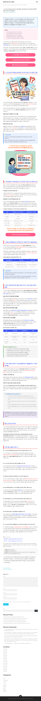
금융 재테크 (5, 685)
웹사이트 (4, 596)
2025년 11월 (5, 663)
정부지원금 (5, 691)
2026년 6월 (5, 652)
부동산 (4, 688)
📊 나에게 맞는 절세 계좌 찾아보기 (20, 65)
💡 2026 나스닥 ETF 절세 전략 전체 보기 (20, 234)
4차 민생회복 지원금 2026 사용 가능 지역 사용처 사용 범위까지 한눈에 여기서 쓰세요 (16, 623)
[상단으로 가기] (20, 696)
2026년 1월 (5, 660)
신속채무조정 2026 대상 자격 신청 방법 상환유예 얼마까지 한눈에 (13, 616)
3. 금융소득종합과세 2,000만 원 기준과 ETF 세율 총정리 (14, 35)
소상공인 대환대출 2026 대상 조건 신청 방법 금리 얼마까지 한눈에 (14, 629)
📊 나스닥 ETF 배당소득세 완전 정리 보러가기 (20, 174)
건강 (4, 683)
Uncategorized (5, 680)
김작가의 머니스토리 (8, 2)
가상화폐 (4, 681)
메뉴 (36, 1)
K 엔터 (4, 678)
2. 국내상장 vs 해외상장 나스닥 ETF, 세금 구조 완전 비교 (14, 33)
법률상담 (4, 686)
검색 (4, 608)
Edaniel (14, 12)
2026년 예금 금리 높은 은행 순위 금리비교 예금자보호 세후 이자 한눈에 (14, 620)
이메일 (4, 592)
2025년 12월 (5, 661)
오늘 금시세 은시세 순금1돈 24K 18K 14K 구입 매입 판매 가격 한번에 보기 (15, 621)
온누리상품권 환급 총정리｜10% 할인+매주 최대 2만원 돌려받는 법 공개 (15, 643)
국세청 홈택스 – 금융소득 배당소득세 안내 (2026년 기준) (13, 538)
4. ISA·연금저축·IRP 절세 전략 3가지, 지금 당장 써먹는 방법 (14, 36)
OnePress (22, 698)
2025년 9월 (5, 666)
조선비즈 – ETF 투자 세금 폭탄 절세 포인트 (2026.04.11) (13, 541)
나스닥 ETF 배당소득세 (8, 569)
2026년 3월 (5, 656)
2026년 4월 (5, 655)
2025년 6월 (5, 671)
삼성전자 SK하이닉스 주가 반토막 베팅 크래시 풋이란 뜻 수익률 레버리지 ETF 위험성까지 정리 (19, 638)
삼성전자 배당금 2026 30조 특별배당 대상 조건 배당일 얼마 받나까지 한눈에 (15, 618)
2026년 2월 (5, 658)
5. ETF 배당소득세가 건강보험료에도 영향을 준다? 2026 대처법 (15, 38)
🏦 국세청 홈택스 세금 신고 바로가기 (20, 54)
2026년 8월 (5, 649)
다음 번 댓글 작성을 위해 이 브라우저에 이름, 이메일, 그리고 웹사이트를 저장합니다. (17, 601)
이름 (4, 588)
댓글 (4, 576)
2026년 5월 (5, 653)
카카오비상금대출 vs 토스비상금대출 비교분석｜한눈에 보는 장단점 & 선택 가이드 (17, 632)
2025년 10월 (5, 664)
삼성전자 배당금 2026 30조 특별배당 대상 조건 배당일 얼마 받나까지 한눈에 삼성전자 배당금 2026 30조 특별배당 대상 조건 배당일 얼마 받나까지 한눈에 (20, 640)
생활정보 (4, 689)
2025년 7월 (5, 669)
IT (3, 677)
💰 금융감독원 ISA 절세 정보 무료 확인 (21, 60)
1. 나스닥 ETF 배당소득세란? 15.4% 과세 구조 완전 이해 (14, 32)
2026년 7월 (5, 650)
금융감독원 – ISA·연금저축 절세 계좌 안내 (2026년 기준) (13, 539)
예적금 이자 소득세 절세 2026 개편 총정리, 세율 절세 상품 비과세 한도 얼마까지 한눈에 (18, 635)
